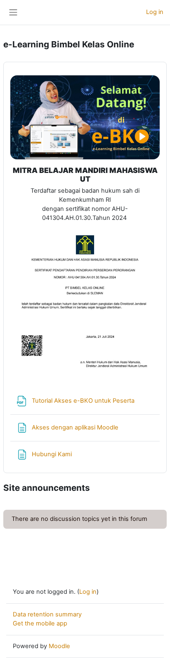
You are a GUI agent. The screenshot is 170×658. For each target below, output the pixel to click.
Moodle (59, 646)
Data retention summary (47, 614)
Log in (154, 12)
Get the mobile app (40, 623)
